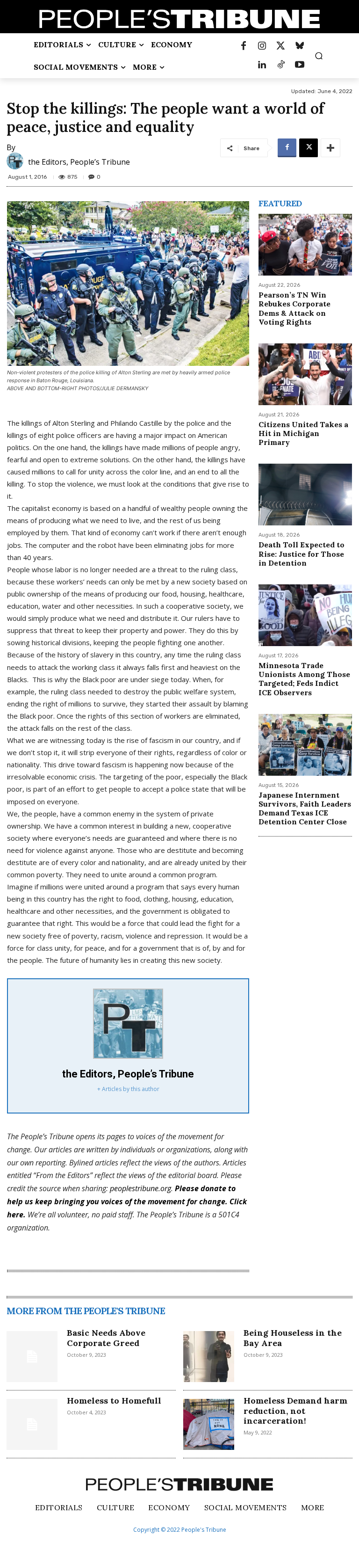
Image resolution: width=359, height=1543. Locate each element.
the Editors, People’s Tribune (79, 162)
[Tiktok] (281, 65)
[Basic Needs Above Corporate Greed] (32, 1356)
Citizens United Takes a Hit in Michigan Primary (303, 433)
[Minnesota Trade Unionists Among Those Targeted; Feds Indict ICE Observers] (305, 615)
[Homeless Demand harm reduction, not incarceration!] (208, 1424)
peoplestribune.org (140, 1188)
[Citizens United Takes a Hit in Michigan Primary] (305, 374)
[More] (330, 147)
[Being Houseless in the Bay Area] (208, 1356)
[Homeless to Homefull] (32, 1424)
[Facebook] (243, 46)
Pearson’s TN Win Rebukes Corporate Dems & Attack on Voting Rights (294, 308)
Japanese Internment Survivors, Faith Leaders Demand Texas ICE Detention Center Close (304, 808)
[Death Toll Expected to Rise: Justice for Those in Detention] (305, 494)
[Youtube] (299, 65)
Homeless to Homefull (114, 1400)
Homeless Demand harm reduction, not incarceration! (295, 1410)
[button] (319, 56)
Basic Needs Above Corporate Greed (106, 1337)
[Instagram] (262, 46)
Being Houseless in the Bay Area (293, 1337)
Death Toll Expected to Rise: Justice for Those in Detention (301, 553)
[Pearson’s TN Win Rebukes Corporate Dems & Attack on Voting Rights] (305, 245)
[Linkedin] (262, 65)
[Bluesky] (299, 46)
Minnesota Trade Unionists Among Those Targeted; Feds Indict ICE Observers (304, 679)
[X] (308, 147)
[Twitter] (281, 46)
